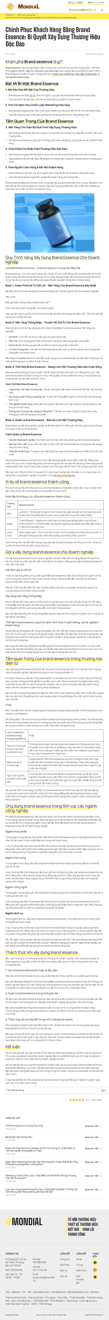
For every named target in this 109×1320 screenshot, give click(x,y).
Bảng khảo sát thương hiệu (18, 1136)
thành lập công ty (88, 1300)
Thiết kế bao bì (57, 1300)
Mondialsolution (41, 1291)
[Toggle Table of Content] (102, 1090)
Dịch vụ (63, 1270)
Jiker (8, 1291)
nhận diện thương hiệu (86, 74)
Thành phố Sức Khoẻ (15, 1297)
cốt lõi (32, 95)
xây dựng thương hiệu (64, 475)
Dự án (79, 1259)
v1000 (34, 1303)
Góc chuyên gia (80, 1279)
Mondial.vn (99, 1315)
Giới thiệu (65, 1264)
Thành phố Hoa (36, 1297)
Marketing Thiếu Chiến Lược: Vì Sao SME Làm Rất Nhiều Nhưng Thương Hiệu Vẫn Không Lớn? (40, 1176)
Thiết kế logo (45, 1303)
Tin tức (79, 1264)
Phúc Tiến (63, 1297)
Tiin (24, 1291)
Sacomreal (72, 1300)
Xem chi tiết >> (93, 1126)
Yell (29, 1291)
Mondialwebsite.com (78, 1291)
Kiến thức (81, 1270)
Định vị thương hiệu (22, 1300)
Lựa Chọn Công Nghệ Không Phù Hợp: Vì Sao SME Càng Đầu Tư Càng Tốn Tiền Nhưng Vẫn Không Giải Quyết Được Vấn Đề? (41, 1190)
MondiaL (95, 1291)
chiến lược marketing (63, 74)
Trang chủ (9, 15)
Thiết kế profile (77, 1297)
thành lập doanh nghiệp (17, 1303)
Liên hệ (63, 1276)
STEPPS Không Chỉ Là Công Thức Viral (24, 1125)
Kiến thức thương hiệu (26, 15)
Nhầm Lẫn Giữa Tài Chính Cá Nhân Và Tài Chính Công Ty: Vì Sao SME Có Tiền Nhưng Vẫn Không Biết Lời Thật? (40, 1149)
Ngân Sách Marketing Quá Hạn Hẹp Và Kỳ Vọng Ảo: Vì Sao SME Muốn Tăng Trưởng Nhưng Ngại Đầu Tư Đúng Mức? (41, 1163)
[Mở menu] (102, 10)
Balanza (16, 1291)
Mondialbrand (59, 1291)
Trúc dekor (50, 1297)
